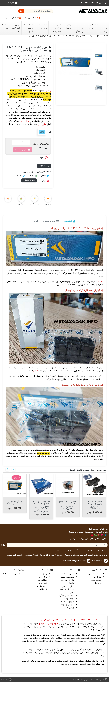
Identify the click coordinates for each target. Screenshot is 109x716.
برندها (71, 583)
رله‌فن (48, 90)
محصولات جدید (67, 577)
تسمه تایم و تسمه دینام (67, 591)
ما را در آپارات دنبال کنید (102, 535)
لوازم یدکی (42, 124)
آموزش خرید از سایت (11, 574)
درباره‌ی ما (43, 577)
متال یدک (25, 121)
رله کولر (36, 371)
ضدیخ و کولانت (67, 601)
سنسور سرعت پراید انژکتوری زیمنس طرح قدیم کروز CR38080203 (94, 505)
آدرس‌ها (98, 583)
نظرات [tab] (35, 221)
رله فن (100, 281)
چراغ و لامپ (69, 607)
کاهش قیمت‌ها (68, 574)
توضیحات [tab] (70, 221)
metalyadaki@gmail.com (76, 560)
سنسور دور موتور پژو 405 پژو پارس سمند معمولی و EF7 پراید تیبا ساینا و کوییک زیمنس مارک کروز (41, 506)
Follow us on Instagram (98, 535)
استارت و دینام (68, 586)
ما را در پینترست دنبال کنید (91, 535)
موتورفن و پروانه (67, 604)
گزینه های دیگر (29, 180)
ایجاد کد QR (45, 165)
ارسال (45, 574)
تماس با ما (42, 583)
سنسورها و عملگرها (66, 595)
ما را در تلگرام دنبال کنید (105, 535)
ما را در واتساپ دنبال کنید (95, 535)
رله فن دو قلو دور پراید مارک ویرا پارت (15, 502)
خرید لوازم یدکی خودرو (48, 623)
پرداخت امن (42, 580)
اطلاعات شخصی (95, 574)
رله (102, 376)
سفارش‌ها (98, 577)
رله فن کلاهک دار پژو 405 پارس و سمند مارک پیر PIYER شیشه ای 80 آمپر (67, 505)
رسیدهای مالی (96, 580)
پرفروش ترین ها (67, 580)
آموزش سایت (11, 2)
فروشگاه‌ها (42, 589)
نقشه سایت (42, 586)
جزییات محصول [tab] (51, 221)
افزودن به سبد (23, 150)
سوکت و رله (69, 598)
